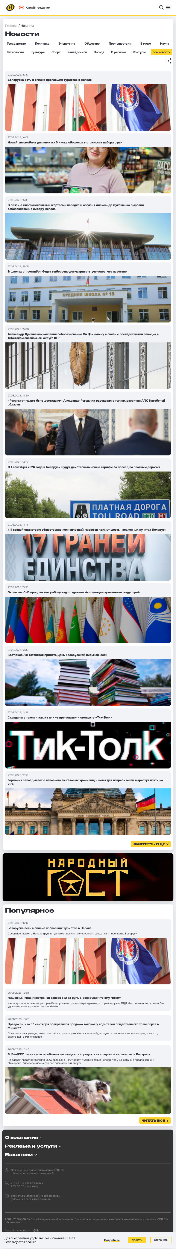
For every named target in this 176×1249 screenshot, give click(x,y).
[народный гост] (88, 877)
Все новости (161, 52)
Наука (164, 43)
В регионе (118, 52)
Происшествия (120, 43)
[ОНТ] (10, 7)
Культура (38, 52)
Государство (16, 43)
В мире (145, 43)
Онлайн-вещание (38, 7)
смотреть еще (149, 844)
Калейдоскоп (77, 52)
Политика (42, 43)
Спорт (56, 52)
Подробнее (112, 1240)
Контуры (139, 52)
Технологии (15, 52)
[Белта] (35, 1230)
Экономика (67, 43)
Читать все (153, 1120)
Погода (99, 52)
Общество (92, 43)
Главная (11, 26)
